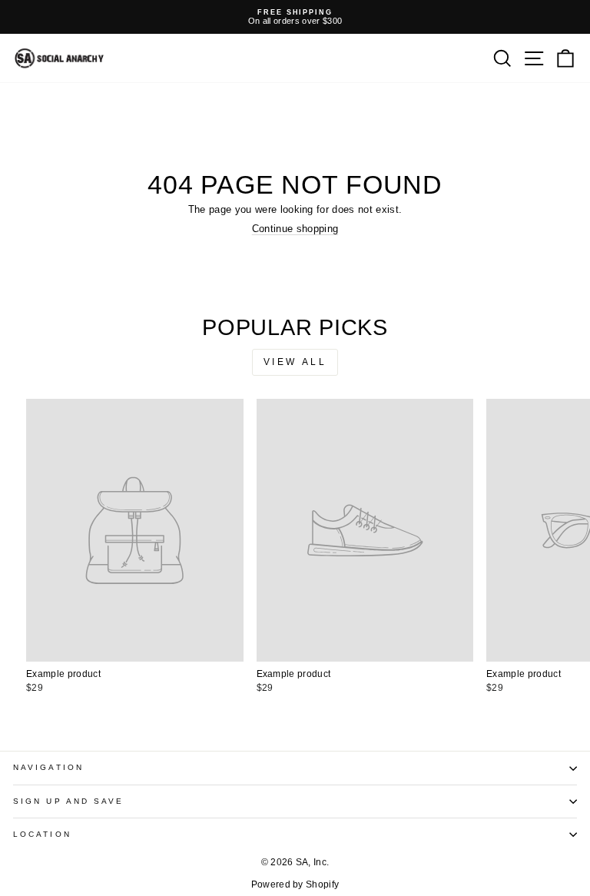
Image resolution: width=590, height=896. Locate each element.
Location (42, 834)
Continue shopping (295, 228)
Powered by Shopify (295, 884)
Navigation (48, 767)
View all (295, 362)
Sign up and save (68, 801)
